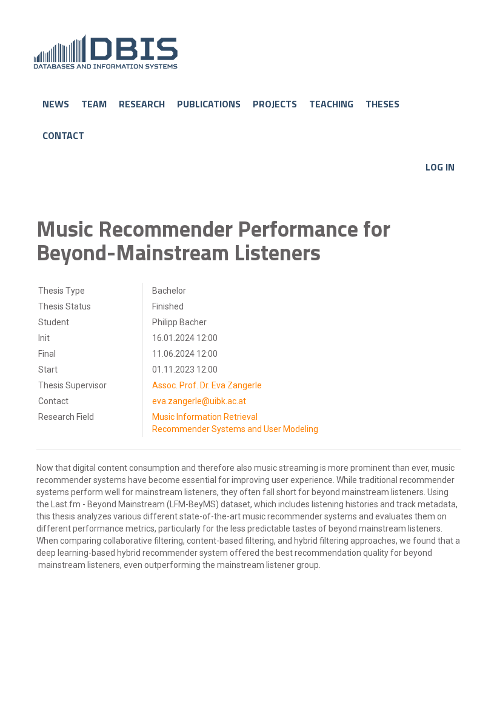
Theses (382, 104)
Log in (440, 167)
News (55, 104)
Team (94, 104)
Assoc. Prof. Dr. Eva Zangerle (207, 385)
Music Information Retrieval (205, 417)
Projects (275, 104)
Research (142, 104)
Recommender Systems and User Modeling (235, 429)
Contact (63, 136)
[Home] (253, 51)
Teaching (331, 104)
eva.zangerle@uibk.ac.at (199, 401)
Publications (209, 104)
